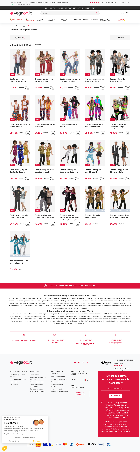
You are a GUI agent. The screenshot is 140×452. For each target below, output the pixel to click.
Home (12, 26)
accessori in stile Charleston (64, 323)
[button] (122, 13)
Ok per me (36, 441)
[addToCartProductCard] (27, 87)
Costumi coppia (21, 26)
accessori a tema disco (43, 306)
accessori (83, 308)
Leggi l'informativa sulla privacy (13, 434)
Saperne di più (14, 441)
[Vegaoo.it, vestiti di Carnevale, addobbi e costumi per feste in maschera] (21, 13)
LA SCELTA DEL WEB (24, 340)
